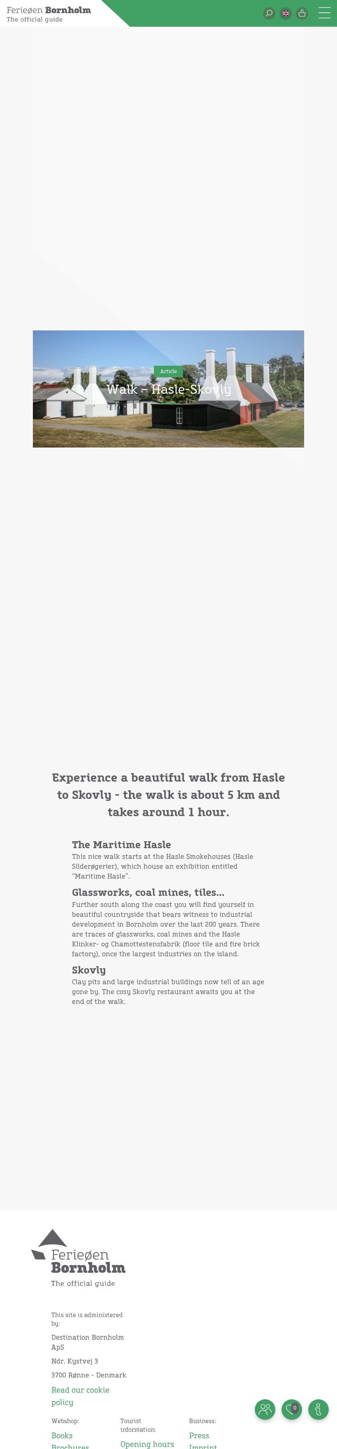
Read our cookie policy (80, 1397)
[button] (285, 13)
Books (62, 1436)
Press (199, 1436)
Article (168, 371)
